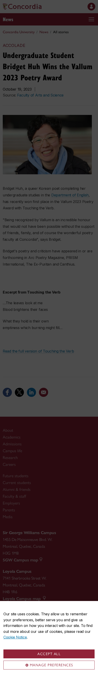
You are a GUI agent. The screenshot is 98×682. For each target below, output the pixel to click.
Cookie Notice (15, 637)
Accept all (49, 654)
